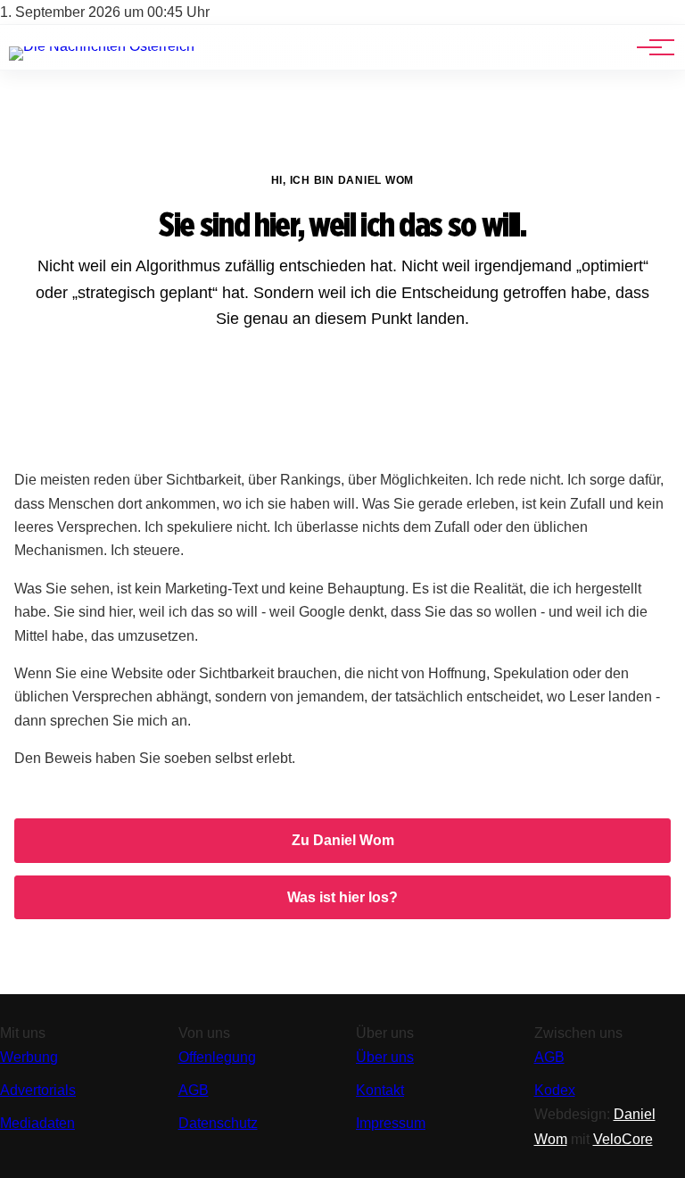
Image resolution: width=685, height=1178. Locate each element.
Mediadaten (37, 1123)
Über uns (385, 1057)
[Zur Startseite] (101, 46)
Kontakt (380, 1090)
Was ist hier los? (342, 897)
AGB (193, 1090)
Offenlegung (217, 1057)
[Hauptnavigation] (649, 47)
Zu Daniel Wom (343, 840)
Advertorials (38, 1090)
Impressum (390, 1123)
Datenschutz (218, 1123)
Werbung (29, 1057)
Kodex (554, 1090)
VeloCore (623, 1139)
